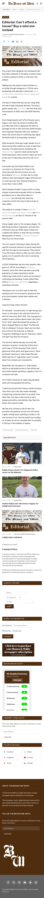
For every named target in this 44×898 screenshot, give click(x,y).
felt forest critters (24, 213)
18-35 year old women (30, 236)
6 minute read (8, 430)
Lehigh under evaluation (12, 537)
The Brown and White (21, 889)
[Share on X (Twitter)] (8, 41)
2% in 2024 (21, 109)
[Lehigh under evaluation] (22, 520)
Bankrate (16, 175)
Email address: (7, 625)
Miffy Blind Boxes (16, 94)
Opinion (5, 17)
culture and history (21, 430)
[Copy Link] (21, 41)
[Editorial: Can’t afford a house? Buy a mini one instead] (22, 56)
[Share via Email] (17, 41)
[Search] (41, 3)
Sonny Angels (29, 94)
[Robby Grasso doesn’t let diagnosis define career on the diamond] (22, 453)
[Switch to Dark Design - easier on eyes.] (37, 4)
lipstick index (8, 152)
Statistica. (30, 267)
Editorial (34, 430)
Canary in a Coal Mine (18, 282)
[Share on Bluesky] (13, 41)
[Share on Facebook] (4, 41)
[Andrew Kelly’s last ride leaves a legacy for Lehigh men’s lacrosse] (22, 487)
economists (6, 198)
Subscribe (7, 737)
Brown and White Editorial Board (14, 34)
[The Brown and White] (21, 3)
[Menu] (3, 3)
